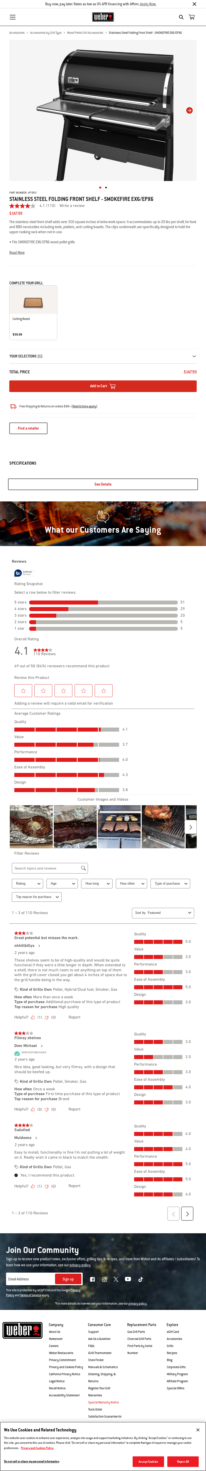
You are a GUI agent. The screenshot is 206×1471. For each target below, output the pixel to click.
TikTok (141, 1279)
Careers (54, 1346)
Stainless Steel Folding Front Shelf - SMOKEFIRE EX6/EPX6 (145, 33)
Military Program (177, 1374)
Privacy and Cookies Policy (66, 1367)
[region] (103, 1446)
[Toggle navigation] (12, 17)
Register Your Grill (99, 1388)
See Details (103, 484)
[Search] (182, 17)
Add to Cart (99, 386)
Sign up (68, 1279)
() (84, 406)
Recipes (172, 1353)
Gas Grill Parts (136, 1332)
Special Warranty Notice (103, 1402)
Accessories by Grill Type (46, 33)
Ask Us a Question (99, 1339)
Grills (170, 1346)
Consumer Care (99, 1325)
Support (93, 1332)
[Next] (189, 110)
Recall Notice (57, 1388)
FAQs (91, 1346)
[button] (103, 253)
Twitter (116, 1279)
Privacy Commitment (62, 1360)
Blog (169, 1360)
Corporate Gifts (176, 1367)
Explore (172, 1325)
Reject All (183, 1461)
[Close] (194, 4)
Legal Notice (57, 1381)
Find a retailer (28, 428)
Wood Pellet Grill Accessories (85, 33)
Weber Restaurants (61, 1353)
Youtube (128, 1279)
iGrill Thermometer (100, 1353)
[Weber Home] (103, 16)
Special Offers (175, 1388)
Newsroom (56, 1339)
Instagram (104, 1279)
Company (56, 1325)
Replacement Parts (141, 1325)
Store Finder (96, 1360)
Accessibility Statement (64, 1395)
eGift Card (173, 1332)
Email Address (18, 1279)
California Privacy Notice (64, 1374)
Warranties (95, 1395)
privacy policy (137, 1304)
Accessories (17, 33)
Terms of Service (30, 1295)
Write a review (72, 206)
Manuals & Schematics (103, 1367)
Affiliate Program (177, 1381)
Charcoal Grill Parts (139, 1339)
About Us (54, 1332)
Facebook (92, 1279)
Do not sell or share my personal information (31, 1461)
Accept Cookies (148, 1461)
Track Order (95, 1409)
